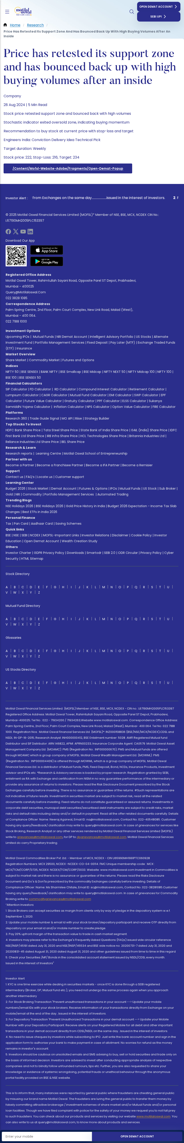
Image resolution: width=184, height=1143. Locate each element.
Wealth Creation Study (79, 541)
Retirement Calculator (146, 389)
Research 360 (16, 418)
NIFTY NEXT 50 (114, 371)
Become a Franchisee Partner (60, 465)
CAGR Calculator (54, 395)
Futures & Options (93, 488)
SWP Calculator (146, 395)
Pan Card (21, 523)
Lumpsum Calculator (22, 395)
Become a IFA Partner (103, 465)
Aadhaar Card (42, 523)
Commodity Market (44, 360)
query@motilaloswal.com (26, 292)
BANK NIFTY (49, 371)
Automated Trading (112, 494)
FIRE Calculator (164, 407)
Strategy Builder (97, 418)
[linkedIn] (30, 233)
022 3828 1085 (16, 298)
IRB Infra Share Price (62, 436)
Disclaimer (120, 535)
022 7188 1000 (16, 321)
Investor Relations (95, 535)
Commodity (32, 494)
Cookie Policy (141, 535)
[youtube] (23, 233)
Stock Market (38, 488)
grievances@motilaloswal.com (40, 837)
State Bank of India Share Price (104, 430)
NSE (16, 535)
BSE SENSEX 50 (30, 377)
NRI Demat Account (72, 336)
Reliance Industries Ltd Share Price (32, 442)
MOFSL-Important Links (61, 535)
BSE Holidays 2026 (49, 506)
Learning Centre (48, 453)
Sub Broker (167, 488)
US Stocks (143, 336)
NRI (17, 494)
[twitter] (16, 233)
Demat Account (64, 488)
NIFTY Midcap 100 (141, 371)
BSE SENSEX (29, 371)
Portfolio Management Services (59, 342)
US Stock (150, 488)
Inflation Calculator (68, 407)
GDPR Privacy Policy (49, 552)
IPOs (113, 488)
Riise (78, 418)
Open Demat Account (156, 7)
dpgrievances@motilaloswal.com (101, 837)
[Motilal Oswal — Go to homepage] (22, 12)
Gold (9, 494)
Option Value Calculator (131, 407)
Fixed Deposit (97, 342)
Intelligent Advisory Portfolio (111, 336)
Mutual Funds (43, 336)
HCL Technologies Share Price (103, 436)
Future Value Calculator (43, 401)
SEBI (24, 535)
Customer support (69, 477)
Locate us (45, 477)
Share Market (16, 360)
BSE (8, 535)
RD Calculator (65, 389)
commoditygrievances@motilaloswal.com (60, 899)
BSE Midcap (92, 371)
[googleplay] (46, 261)
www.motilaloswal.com (153, 1116)
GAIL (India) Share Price (149, 430)
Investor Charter (18, 552)
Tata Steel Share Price (60, 430)
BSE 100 (11, 377)
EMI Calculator (120, 395)
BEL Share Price (73, 442)
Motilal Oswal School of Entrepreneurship (95, 453)
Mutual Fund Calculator (88, 395)
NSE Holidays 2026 (19, 506)
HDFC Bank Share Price (23, 430)
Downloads (75, 552)
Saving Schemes (68, 523)
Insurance (24, 348)
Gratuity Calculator (79, 401)
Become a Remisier (137, 465)
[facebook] (8, 233)
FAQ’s (30, 477)
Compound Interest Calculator (103, 389)
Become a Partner (20, 465)
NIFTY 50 (12, 371)
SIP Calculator (16, 389)
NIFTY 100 (164, 371)
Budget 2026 (15, 488)
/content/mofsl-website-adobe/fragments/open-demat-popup (68, 168)
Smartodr (94, 552)
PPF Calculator (108, 401)
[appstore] (46, 250)
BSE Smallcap (70, 371)
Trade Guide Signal (44, 418)
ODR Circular (128, 552)
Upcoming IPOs (17, 336)
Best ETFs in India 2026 (39, 512)
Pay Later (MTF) (122, 342)
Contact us (14, 477)
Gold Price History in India (85, 506)
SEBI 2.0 (109, 552)
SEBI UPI (156, 16)
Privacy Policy (151, 552)
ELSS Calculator (134, 401)
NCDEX (35, 535)
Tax (8, 523)
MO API (67, 418)
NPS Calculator (98, 407)
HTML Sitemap (32, 558)
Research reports (19, 453)
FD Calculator (40, 389)
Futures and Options (78, 360)
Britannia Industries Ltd (146, 436)
